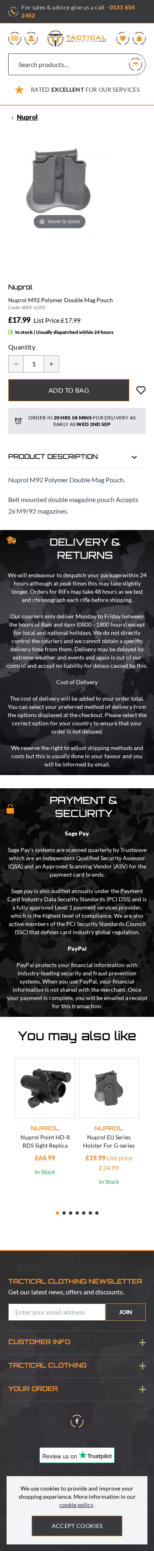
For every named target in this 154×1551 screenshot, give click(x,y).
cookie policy (76, 1504)
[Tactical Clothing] (77, 38)
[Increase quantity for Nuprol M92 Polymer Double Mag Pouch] (51, 364)
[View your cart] (139, 38)
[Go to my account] (31, 38)
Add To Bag (68, 390)
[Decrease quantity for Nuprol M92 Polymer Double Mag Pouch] (16, 364)
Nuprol (27, 117)
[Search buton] (135, 64)
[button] (57, 1213)
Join (125, 1311)
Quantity (21, 347)
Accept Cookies (77, 1525)
